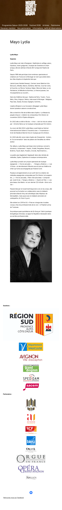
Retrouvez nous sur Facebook (13, 497)
